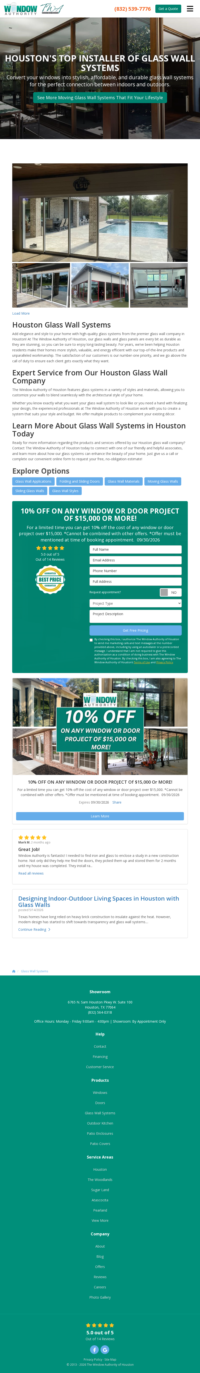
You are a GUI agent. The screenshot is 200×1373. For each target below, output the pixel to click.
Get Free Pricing (135, 630)
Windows (100, 1092)
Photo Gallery (100, 1297)
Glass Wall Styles (65, 490)
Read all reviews (31, 873)
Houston (100, 1169)
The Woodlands (100, 1179)
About (100, 1246)
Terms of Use (142, 662)
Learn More (100, 816)
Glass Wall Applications (33, 481)
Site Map (110, 1359)
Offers (100, 1266)
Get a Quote (168, 8)
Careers (100, 1287)
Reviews (100, 1277)
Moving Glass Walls (163, 481)
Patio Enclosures (100, 1133)
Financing (100, 1056)
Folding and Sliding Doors (80, 481)
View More (100, 1220)
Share (116, 802)
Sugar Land (100, 1189)
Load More (21, 313)
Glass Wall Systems (100, 1113)
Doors (100, 1102)
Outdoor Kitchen (100, 1123)
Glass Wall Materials (124, 481)
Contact (100, 1046)
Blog (100, 1256)
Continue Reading (32, 929)
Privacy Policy (164, 662)
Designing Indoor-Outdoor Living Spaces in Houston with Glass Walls (98, 901)
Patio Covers (100, 1143)
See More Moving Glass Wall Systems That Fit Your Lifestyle (100, 97)
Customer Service (100, 1066)
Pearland (100, 1210)
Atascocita (100, 1200)
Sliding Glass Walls (29, 490)
